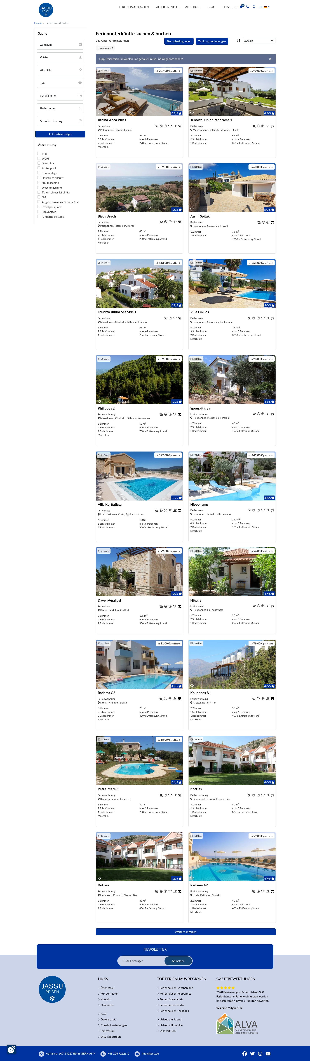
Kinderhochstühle (53, 216)
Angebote (192, 6)
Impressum (107, 1030)
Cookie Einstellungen (114, 1025)
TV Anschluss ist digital (56, 192)
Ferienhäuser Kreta (172, 999)
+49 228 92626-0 (118, 1053)
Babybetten (49, 211)
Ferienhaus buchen (134, 6)
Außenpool (49, 168)
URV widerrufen (111, 1036)
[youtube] (268, 1054)
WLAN (46, 158)
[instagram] (260, 1054)
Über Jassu (107, 987)
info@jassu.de (150, 1053)
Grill (44, 197)
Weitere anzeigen (185, 931)
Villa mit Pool (168, 1030)
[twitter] (252, 1054)
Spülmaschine (50, 182)
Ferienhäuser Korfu (172, 1005)
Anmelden (178, 960)
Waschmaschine (52, 187)
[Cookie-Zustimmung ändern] (11, 1049)
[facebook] (244, 1054)
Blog (211, 6)
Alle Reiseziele (167, 6)
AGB (104, 1013)
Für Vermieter (109, 993)
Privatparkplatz (51, 207)
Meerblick (48, 163)
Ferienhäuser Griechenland (176, 987)
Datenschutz (108, 1019)
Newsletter (107, 1005)
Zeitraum (46, 44)
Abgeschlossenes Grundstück (60, 202)
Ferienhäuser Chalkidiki (174, 1010)
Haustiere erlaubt (53, 177)
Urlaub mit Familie (171, 1025)
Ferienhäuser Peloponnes (175, 993)
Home (38, 23)
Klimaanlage (49, 173)
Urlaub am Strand (171, 1019)
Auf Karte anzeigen (60, 134)
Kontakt (106, 999)
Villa (44, 153)
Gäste (44, 57)
